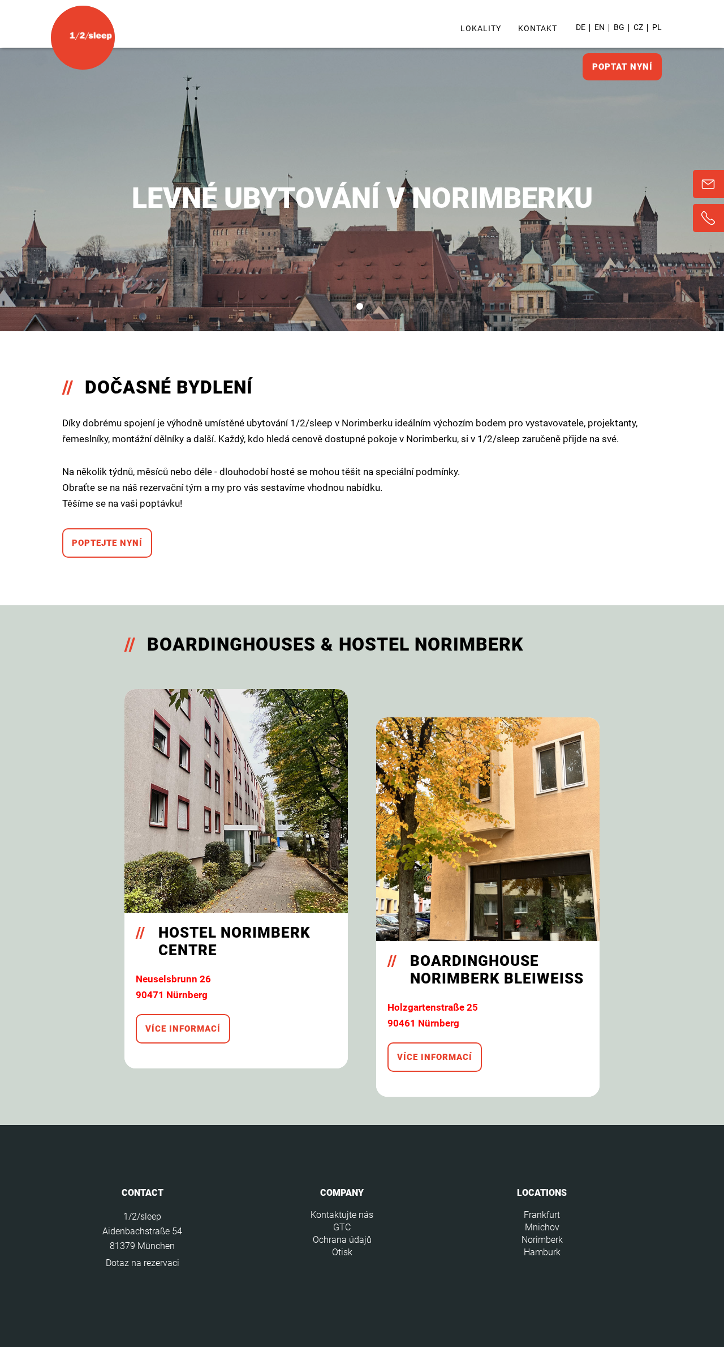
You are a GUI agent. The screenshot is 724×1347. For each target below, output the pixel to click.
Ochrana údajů (342, 1239)
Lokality (480, 28)
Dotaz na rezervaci (142, 1263)
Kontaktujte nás (342, 1214)
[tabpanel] (362, 189)
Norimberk (542, 1239)
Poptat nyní (622, 67)
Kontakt (537, 28)
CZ (638, 27)
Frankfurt (542, 1214)
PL (657, 27)
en (599, 27)
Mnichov (542, 1227)
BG (619, 27)
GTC (342, 1227)
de (580, 27)
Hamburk (542, 1252)
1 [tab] (359, 306)
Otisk (342, 1252)
